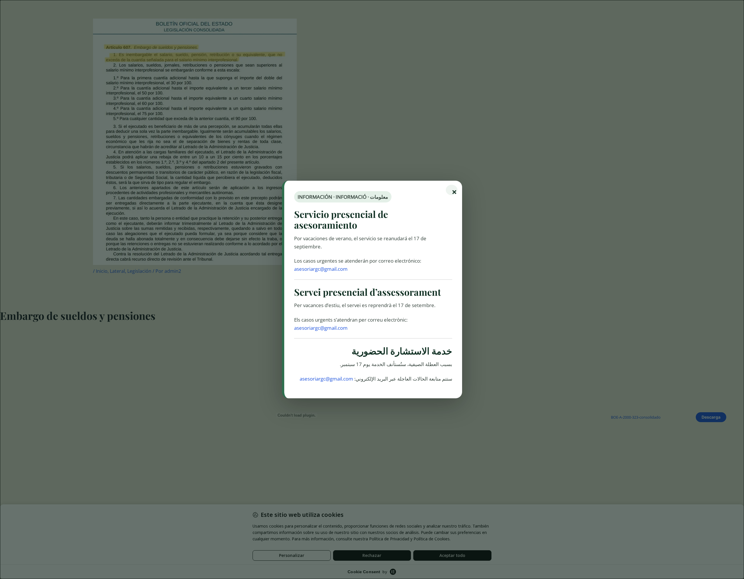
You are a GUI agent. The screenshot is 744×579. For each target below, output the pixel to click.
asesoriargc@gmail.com (321, 269)
